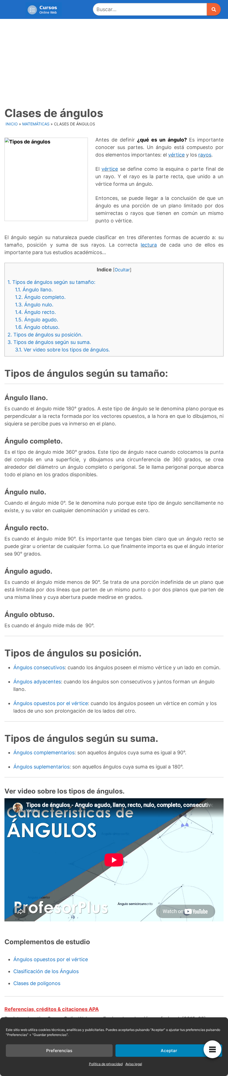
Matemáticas (35, 124)
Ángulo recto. (35, 312)
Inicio (12, 124)
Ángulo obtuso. (37, 327)
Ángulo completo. (40, 297)
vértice (176, 155)
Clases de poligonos (36, 983)
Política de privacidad (106, 1064)
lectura (149, 245)
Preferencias (59, 1050)
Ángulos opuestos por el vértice (50, 703)
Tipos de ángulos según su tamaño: (51, 282)
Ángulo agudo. (36, 320)
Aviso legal (133, 1064)
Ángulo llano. (34, 289)
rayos (204, 155)
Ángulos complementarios (44, 752)
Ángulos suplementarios (41, 767)
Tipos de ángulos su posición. (45, 335)
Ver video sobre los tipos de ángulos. (62, 350)
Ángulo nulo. (34, 305)
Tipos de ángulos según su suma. (49, 342)
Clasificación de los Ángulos (46, 971)
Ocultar (122, 269)
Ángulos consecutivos (39, 667)
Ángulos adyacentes (37, 682)
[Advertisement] (114, 61)
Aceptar (169, 1050)
